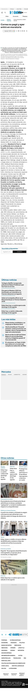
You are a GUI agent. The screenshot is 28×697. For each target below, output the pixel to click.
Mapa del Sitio (5, 660)
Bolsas (10, 374)
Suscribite (19, 251)
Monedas (3, 374)
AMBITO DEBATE (22, 674)
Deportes (21, 650)
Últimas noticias (15, 640)
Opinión (12, 648)
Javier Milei (19, 8)
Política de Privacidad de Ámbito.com (13, 663)
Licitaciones (13, 668)
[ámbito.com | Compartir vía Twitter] (20, 31)
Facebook (5, 634)
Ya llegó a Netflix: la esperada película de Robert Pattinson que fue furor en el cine (13, 284)
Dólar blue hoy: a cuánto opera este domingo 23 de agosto (13, 306)
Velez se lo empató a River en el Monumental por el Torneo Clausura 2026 (14, 299)
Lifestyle (21, 648)
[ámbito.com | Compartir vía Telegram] (24, 31)
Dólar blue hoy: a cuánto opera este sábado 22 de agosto (13, 579)
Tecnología (17, 658)
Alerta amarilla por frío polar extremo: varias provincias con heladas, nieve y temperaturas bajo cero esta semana (15, 329)
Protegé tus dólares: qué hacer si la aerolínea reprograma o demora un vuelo (23, 474)
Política (22, 642)
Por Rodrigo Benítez (5, 545)
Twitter (2, 634)
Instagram (9, 634)
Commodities (17, 374)
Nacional (4, 650)
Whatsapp (21, 634)
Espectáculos (5, 658)
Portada (4, 640)
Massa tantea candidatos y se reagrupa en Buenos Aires (15, 323)
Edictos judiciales (18, 666)
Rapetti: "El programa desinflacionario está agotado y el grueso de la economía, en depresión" (14, 552)
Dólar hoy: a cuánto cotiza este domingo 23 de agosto (12, 312)
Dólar (7, 16)
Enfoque (12, 8)
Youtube (17, 634)
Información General (8, 655)
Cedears (24, 374)
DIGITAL (6, 674)
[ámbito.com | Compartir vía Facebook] (18, 31)
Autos (20, 655)
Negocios (4, 648)
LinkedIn (13, 634)
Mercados (17, 645)
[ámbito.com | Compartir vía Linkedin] (22, 31)
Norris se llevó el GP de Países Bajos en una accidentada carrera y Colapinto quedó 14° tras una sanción (15, 337)
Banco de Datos (6, 645)
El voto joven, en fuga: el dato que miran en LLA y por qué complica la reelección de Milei (15, 344)
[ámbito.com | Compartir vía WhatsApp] (16, 31)
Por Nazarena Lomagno (6, 557)
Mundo (12, 650)
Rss (25, 658)
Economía (15, 16)
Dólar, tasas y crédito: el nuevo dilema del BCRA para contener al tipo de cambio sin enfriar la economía (13, 541)
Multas (3, 668)
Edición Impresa (6, 653)
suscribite (21, 12)
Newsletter (23, 634)
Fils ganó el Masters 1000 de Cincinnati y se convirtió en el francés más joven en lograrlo (12, 292)
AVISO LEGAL (5, 666)
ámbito (2, 20)
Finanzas (25, 16)
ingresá (25, 12)
